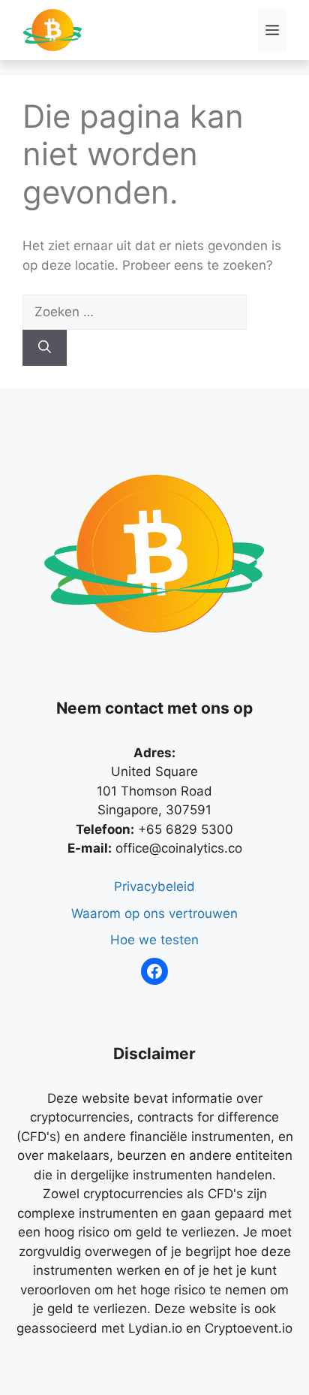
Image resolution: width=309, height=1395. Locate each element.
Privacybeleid (154, 886)
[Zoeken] (44, 348)
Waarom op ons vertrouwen (154, 913)
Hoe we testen (154, 939)
